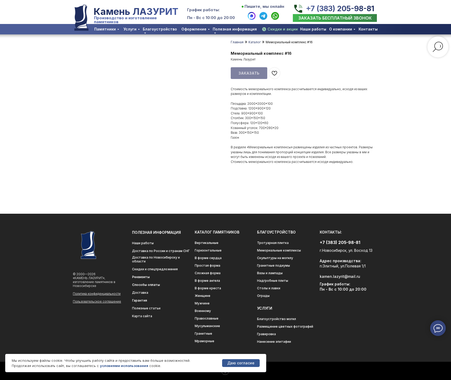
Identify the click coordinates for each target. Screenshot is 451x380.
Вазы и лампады (270, 273)
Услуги (130, 29)
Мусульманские (207, 326)
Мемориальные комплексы (279, 250)
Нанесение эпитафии (274, 342)
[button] (335, 18)
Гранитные (203, 333)
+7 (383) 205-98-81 (340, 8)
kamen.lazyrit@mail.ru (340, 276)
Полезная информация (235, 29)
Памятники (105, 29)
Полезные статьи (146, 308)
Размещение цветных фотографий (285, 326)
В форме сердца (208, 258)
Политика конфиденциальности (97, 294)
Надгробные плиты (272, 281)
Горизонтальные (208, 250)
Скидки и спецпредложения (155, 269)
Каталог (254, 42)
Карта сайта (142, 316)
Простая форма (207, 265)
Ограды (263, 296)
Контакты (368, 29)
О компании (340, 29)
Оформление (193, 29)
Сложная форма (208, 273)
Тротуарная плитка (273, 243)
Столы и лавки (268, 288)
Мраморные (204, 341)
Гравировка (266, 334)
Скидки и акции (283, 29)
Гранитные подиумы (273, 265)
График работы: (203, 9)
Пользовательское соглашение (97, 301)
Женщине (202, 296)
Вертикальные (206, 243)
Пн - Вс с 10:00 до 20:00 (211, 17)
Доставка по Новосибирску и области (156, 259)
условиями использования (124, 366)
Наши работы (313, 29)
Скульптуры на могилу (275, 258)
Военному (203, 311)
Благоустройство (160, 29)
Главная (237, 42)
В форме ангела (207, 281)
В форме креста (208, 288)
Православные (206, 318)
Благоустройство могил (276, 319)
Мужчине (202, 303)
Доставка (140, 293)
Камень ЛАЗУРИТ (136, 11)
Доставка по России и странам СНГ (161, 251)
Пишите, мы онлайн (264, 6)
